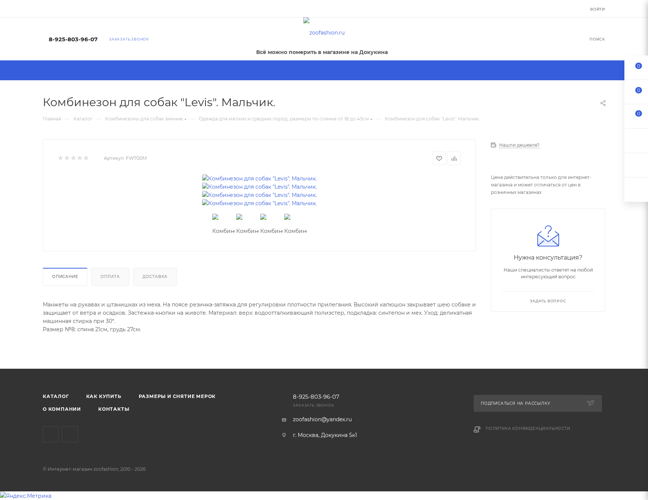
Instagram (70, 434)
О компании (62, 409)
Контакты (113, 409)
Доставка (155, 276)
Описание (65, 276)
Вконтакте (51, 434)
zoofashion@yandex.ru (322, 419)
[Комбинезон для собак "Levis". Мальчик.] (259, 178)
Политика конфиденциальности (528, 428)
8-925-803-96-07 (73, 39)
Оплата (110, 276)
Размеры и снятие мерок (177, 396)
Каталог (56, 396)
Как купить (104, 396)
